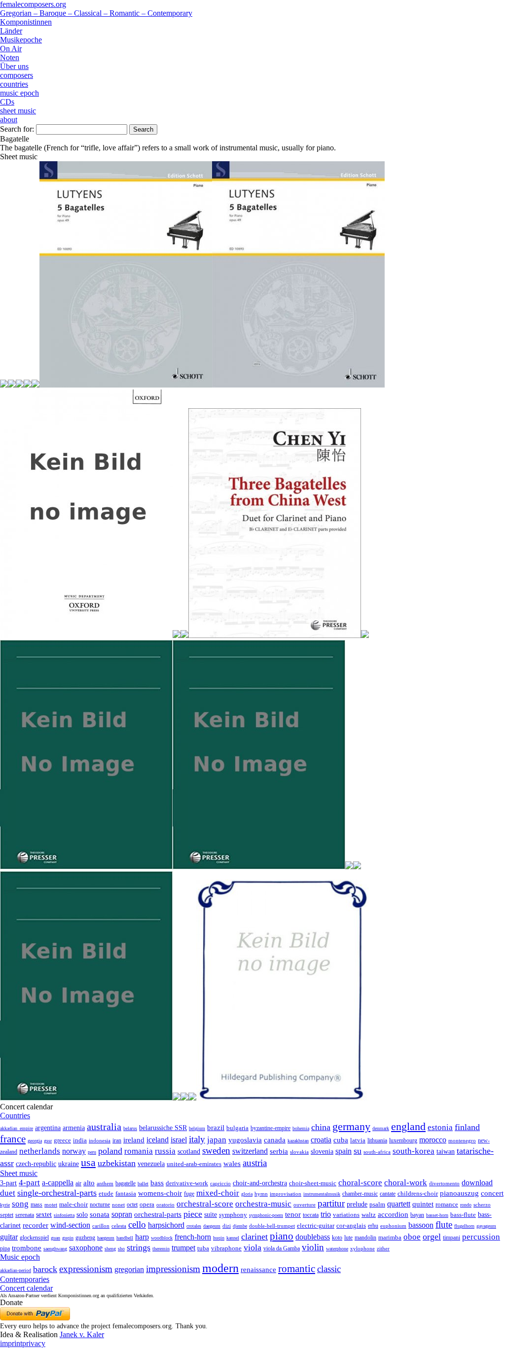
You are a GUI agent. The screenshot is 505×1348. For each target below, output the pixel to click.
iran (116, 1140)
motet (50, 1204)
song (20, 1203)
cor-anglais (351, 1225)
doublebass (312, 1237)
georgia (35, 1140)
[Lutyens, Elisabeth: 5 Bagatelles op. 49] (298, 385)
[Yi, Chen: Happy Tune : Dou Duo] (86, 866)
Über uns (14, 66)
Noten (9, 57)
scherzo (482, 1204)
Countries (15, 1115)
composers (16, 75)
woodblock (162, 1238)
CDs (7, 102)
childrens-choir (417, 1193)
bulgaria (237, 1128)
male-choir (73, 1204)
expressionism (85, 1269)
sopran (121, 1214)
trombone (26, 1248)
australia (104, 1126)
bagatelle (125, 1183)
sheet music (18, 110)
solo (82, 1214)
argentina (48, 1128)
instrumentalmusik (321, 1194)
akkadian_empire (16, 1128)
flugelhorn (464, 1226)
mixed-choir (217, 1193)
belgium (197, 1128)
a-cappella (57, 1182)
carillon (100, 1226)
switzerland (250, 1151)
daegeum (211, 1226)
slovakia (299, 1152)
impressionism (173, 1269)
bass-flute (463, 1214)
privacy (33, 1343)
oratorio (165, 1204)
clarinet (254, 1237)
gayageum (486, 1226)
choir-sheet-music (312, 1183)
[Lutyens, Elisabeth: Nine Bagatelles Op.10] (35, 385)
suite (210, 1214)
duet (7, 1193)
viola (252, 1247)
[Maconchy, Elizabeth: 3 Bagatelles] (86, 635)
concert (492, 1193)
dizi (226, 1226)
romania (138, 1151)
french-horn (193, 1237)
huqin (218, 1238)
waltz (368, 1214)
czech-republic (36, 1164)
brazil (215, 1128)
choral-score (360, 1182)
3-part (8, 1183)
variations (346, 1214)
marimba (389, 1237)
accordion (393, 1214)
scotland (189, 1151)
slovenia (322, 1151)
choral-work (405, 1182)
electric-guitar (315, 1225)
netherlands (39, 1151)
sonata (99, 1214)
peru (92, 1152)
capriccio (220, 1183)
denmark (380, 1128)
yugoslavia (245, 1140)
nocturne (100, 1205)
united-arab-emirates (194, 1164)
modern (220, 1268)
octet (132, 1204)
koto (337, 1238)
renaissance (258, 1270)
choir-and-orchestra (260, 1183)
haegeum (105, 1238)
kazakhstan (298, 1140)
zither (383, 1248)
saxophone (86, 1247)
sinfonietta (64, 1215)
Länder (11, 31)
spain (343, 1151)
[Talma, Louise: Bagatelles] (282, 1098)
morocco (432, 1139)
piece (192, 1214)
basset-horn (437, 1215)
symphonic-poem (266, 1215)
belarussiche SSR (163, 1128)
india (80, 1140)
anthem (105, 1183)
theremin (161, 1248)
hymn (261, 1194)
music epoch (19, 93)
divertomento (444, 1183)
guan (55, 1238)
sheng (110, 1248)
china (320, 1127)
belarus (130, 1128)
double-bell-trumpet (272, 1226)
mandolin (365, 1238)
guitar (9, 1237)
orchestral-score (205, 1203)
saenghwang (55, 1248)
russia (165, 1151)
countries (14, 84)
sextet (44, 1214)
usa (88, 1162)
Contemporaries (24, 1279)
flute (443, 1224)
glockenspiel (34, 1238)
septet (6, 1214)
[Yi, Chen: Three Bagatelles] (259, 866)
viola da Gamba (281, 1248)
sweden (216, 1150)
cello (137, 1224)
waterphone (337, 1248)
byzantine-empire (270, 1128)
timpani (451, 1237)
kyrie (5, 1204)
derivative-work (187, 1183)
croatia (321, 1139)
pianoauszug (459, 1193)
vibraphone (226, 1248)
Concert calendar (26, 1288)
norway (74, 1151)
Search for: (17, 129)
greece (62, 1140)
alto (89, 1183)
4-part (29, 1182)
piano (281, 1236)
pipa (5, 1248)
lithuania (377, 1140)
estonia (440, 1127)
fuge (189, 1193)
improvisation (285, 1194)
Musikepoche (21, 39)
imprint (11, 1343)
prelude (357, 1204)
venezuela (151, 1164)
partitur (331, 1203)
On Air (11, 48)
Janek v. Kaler (82, 1334)
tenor (293, 1214)
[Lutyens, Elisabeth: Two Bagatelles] (28, 385)
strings (138, 1247)
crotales (193, 1226)
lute (348, 1237)
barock (45, 1269)
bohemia (300, 1128)
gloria (246, 1194)
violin (313, 1247)
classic (329, 1269)
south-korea (413, 1151)
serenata (24, 1214)
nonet (118, 1204)
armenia (74, 1128)
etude (106, 1193)
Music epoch (20, 1257)
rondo (465, 1204)
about (8, 119)
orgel (432, 1237)
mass (36, 1204)
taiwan (445, 1151)
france (13, 1139)
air (78, 1183)
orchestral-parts (157, 1214)
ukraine (68, 1164)
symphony (233, 1214)
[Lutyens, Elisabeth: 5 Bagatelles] (125, 385)
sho (121, 1248)
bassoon (420, 1225)
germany (351, 1126)
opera (147, 1204)
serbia (279, 1151)
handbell (124, 1238)
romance (446, 1204)
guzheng (85, 1237)
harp (142, 1237)
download (477, 1182)
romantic (296, 1269)
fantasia (125, 1193)
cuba (340, 1140)
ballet (143, 1183)
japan (216, 1139)
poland (110, 1151)
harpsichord (166, 1225)
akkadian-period (15, 1270)
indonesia (99, 1140)
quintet (422, 1204)
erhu (373, 1226)
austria (255, 1163)
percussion (481, 1237)
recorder (35, 1225)
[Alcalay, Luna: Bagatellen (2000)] (4, 385)
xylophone (362, 1248)
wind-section (70, 1225)
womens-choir (160, 1193)
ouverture (304, 1204)
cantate (388, 1193)
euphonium (393, 1226)
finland (467, 1127)
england (408, 1127)
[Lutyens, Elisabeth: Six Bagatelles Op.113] (20, 385)
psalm (377, 1204)
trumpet (183, 1247)
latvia (357, 1140)
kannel (232, 1238)
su (357, 1151)
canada (275, 1140)
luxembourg (403, 1140)
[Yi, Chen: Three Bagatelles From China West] (274, 635)
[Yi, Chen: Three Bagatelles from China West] (176, 635)
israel (179, 1139)
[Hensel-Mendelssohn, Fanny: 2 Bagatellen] (12, 385)
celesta (118, 1226)
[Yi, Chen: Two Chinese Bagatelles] (184, 1098)
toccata (311, 1214)
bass (157, 1183)
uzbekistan (117, 1163)
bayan (417, 1214)
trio (326, 1214)
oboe (412, 1237)
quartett (398, 1203)
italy (197, 1139)
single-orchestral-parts (57, 1193)
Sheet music (18, 1173)
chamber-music (360, 1194)
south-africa (377, 1152)
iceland (157, 1139)
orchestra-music (263, 1203)
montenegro (462, 1140)
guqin (67, 1238)
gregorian (129, 1269)
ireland (133, 1139)
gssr (48, 1140)
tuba (203, 1248)
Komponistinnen (26, 22)
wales (232, 1163)
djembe (240, 1226)
